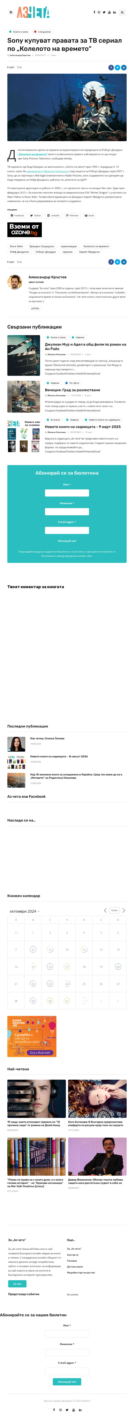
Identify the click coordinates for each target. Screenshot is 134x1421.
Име (67, 484)
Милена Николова (57, 354)
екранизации (69, 246)
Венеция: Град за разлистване (72, 390)
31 (67, 1001)
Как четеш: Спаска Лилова (47, 738)
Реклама (72, 1260)
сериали (68, 251)
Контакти (72, 1254)
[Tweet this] (117, 67)
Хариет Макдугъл (89, 251)
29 (33, 1001)
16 (50, 967)
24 (67, 984)
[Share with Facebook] (111, 67)
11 (84, 950)
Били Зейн (16, 246)
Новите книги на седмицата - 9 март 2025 (83, 427)
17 (67, 967)
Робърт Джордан (46, 251)
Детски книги (75, 1266)
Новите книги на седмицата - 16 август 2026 (59, 756)
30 (50, 1001)
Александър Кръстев (20, 55)
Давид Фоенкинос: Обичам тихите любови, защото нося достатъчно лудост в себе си (95, 1181)
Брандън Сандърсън (42, 246)
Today (114, 910)
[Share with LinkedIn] (124, 67)
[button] (67, 107)
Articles (35, 308)
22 (33, 984)
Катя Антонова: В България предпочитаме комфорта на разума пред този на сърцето (95, 1123)
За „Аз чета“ (74, 1248)
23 (50, 984)
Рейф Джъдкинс (19, 251)
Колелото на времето (96, 246)
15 (33, 967)
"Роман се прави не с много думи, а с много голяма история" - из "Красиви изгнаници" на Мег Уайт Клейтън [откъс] (35, 1183)
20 (118, 967)
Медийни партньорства (81, 1272)
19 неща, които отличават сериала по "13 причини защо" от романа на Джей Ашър (33, 1123)
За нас (17, 1284)
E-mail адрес (67, 522)
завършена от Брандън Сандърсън (48, 171)
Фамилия (67, 503)
